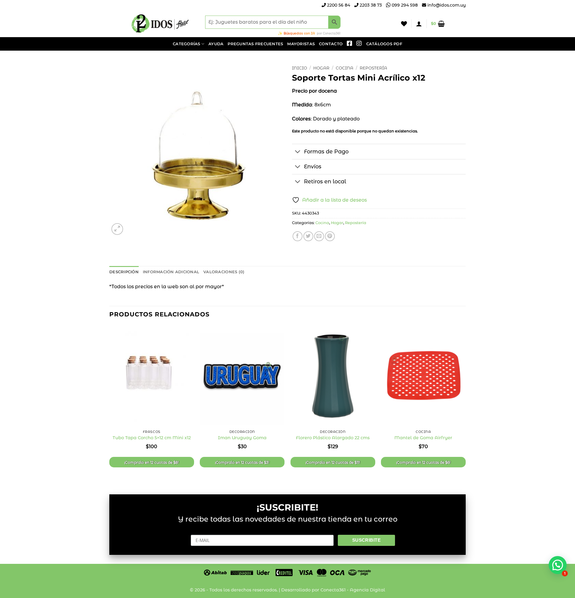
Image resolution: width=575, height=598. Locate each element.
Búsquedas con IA (299, 33)
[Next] (465, 405)
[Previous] (109, 405)
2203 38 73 (370, 5)
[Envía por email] (319, 236)
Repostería (373, 68)
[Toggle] (298, 152)
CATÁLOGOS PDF (384, 44)
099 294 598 (404, 5)
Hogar (321, 68)
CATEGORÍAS (186, 44)
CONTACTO (331, 44)
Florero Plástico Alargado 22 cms (333, 437)
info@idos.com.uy (446, 5)
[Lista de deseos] (404, 23)
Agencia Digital (367, 590)
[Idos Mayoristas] (160, 24)
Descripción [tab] (124, 272)
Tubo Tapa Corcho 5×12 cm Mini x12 (152, 437)
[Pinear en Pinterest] (330, 236)
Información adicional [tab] (171, 272)
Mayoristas (301, 44)
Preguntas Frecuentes (255, 44)
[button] (419, 23)
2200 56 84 (338, 5)
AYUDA (215, 44)
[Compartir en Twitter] (308, 236)
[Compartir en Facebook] (297, 236)
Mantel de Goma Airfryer (423, 437)
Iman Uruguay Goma (242, 437)
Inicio (299, 68)
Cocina (344, 68)
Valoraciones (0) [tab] (223, 272)
